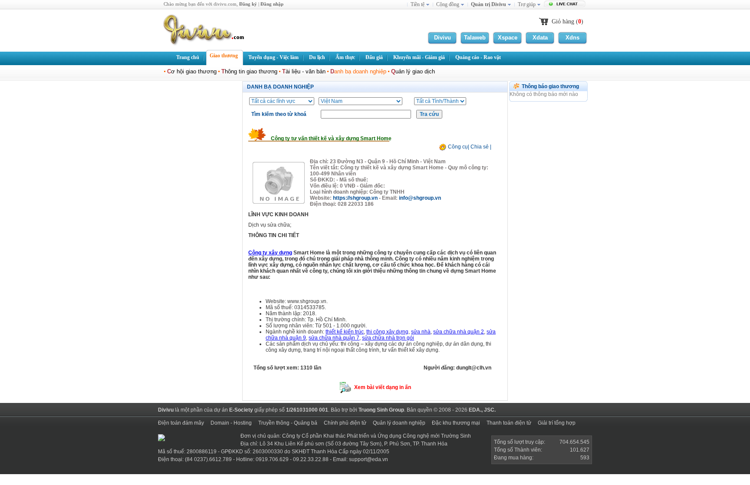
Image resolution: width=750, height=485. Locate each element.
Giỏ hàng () (567, 21)
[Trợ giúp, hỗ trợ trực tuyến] (566, 4)
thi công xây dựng (387, 332)
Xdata (540, 37)
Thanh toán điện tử (509, 423)
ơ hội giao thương (192, 71)
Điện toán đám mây (181, 423)
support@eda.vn (368, 459)
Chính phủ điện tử (345, 423)
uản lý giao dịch (413, 71)
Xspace (507, 37)
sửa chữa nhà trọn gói (388, 338)
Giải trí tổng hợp (557, 423)
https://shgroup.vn (355, 198)
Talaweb (475, 37)
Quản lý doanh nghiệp (399, 423)
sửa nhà (421, 332)
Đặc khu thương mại (456, 423)
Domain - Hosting (231, 423)
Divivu (442, 37)
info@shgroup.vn (420, 198)
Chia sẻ (479, 147)
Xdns (572, 37)
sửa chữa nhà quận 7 (334, 338)
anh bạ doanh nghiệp (358, 71)
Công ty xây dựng (270, 253)
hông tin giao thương (249, 71)
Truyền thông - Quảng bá (287, 423)
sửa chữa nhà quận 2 (458, 332)
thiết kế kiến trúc (345, 332)
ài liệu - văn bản (304, 71)
